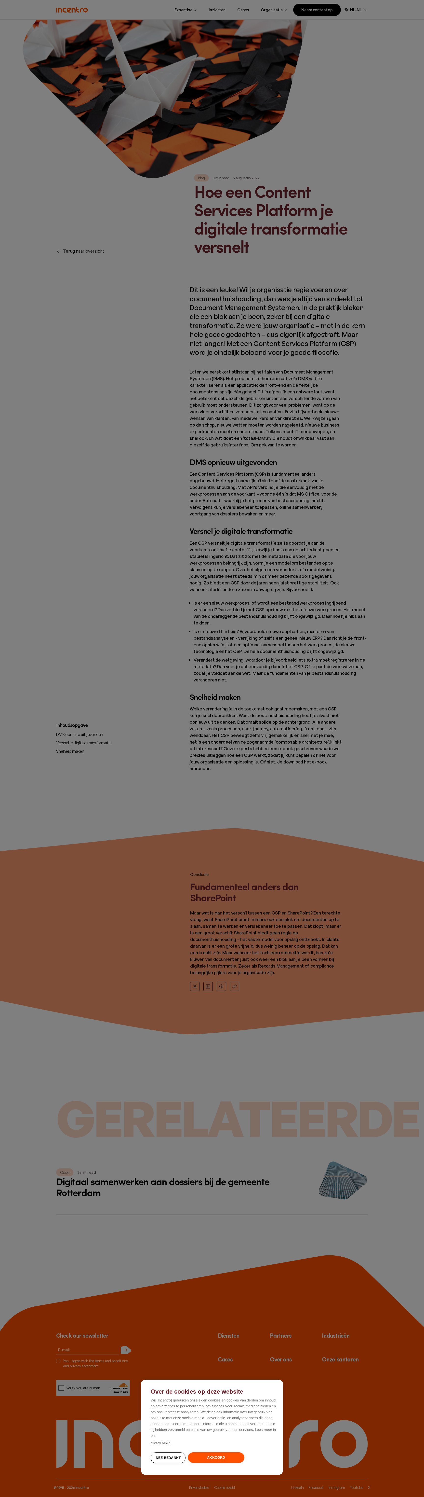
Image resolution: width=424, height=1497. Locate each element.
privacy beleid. (161, 1443)
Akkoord (216, 1457)
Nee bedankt (168, 1458)
